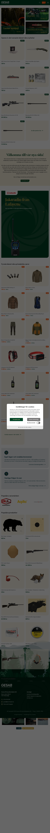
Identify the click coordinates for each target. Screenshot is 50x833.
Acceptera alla (16, 419)
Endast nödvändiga (34, 419)
